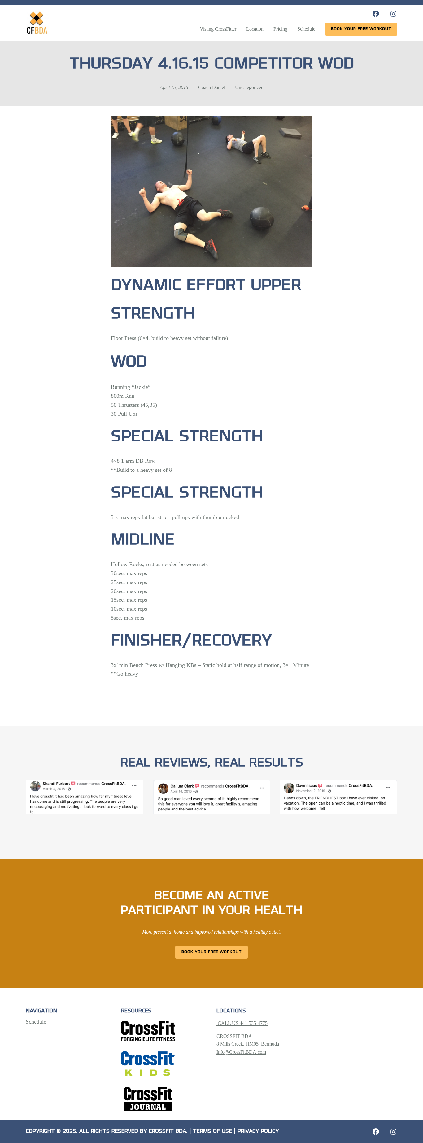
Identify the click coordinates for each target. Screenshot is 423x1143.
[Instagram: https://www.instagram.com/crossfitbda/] (393, 14)
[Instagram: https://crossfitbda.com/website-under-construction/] (393, 1132)
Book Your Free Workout (211, 952)
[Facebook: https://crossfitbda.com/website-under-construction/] (376, 1132)
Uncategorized (249, 87)
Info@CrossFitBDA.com (241, 1052)
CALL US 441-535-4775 (242, 1023)
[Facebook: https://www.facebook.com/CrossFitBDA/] (376, 14)
